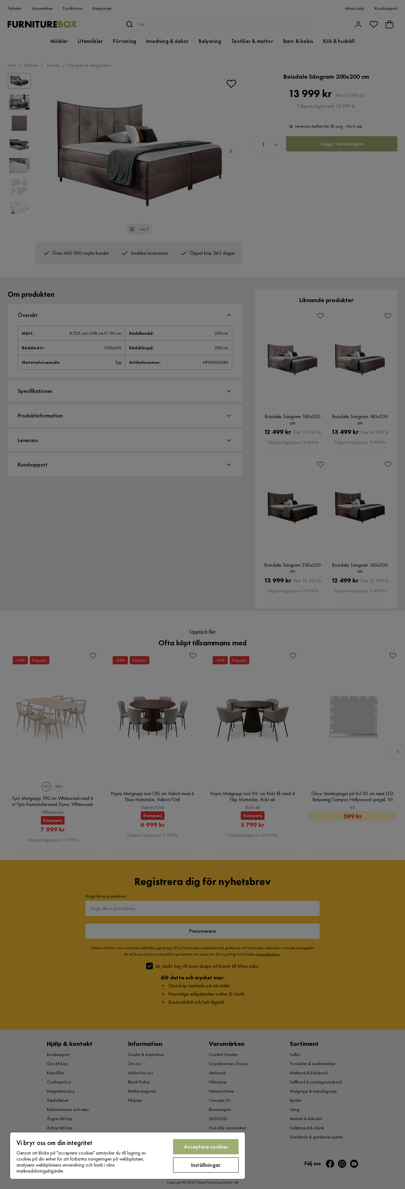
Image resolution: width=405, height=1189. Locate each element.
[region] (127, 1155)
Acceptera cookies (206, 1146)
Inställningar (206, 1164)
